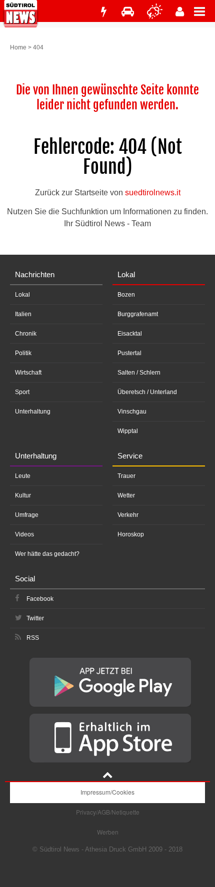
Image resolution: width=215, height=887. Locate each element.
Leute (22, 475)
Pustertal (130, 353)
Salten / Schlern (139, 372)
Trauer (127, 475)
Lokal (22, 294)
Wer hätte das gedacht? (47, 553)
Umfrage (26, 514)
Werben (107, 832)
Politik (23, 353)
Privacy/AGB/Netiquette (108, 812)
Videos (24, 534)
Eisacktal (130, 333)
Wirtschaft (28, 372)
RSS (32, 637)
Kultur (23, 495)
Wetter (126, 495)
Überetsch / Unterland (147, 392)
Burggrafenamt (138, 314)
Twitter (35, 618)
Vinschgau (132, 411)
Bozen (126, 294)
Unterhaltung (32, 411)
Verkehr (128, 514)
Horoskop (131, 534)
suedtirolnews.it (152, 192)
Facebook (40, 598)
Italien (23, 314)
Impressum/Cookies (107, 792)
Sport (22, 392)
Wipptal (128, 431)
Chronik (25, 333)
